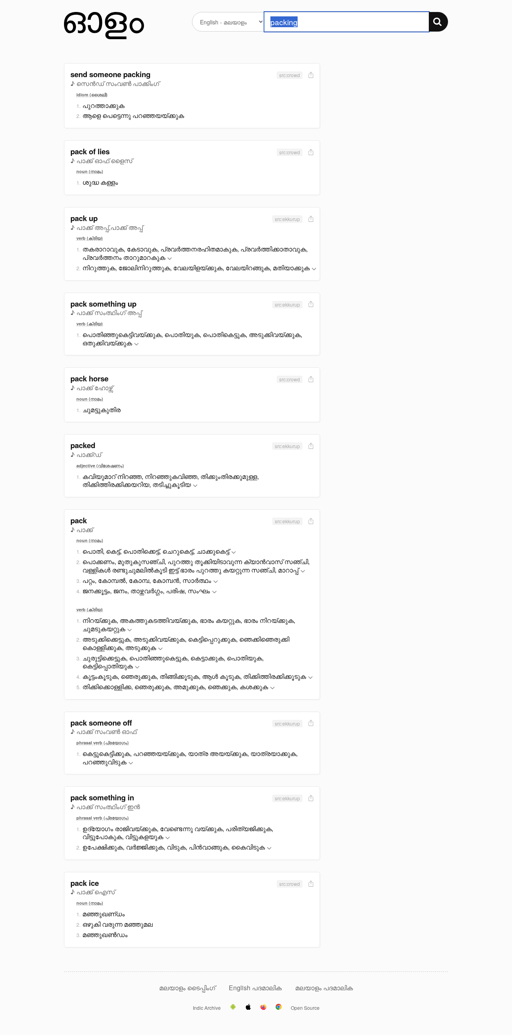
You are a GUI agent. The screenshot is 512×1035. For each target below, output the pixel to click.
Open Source (305, 1008)
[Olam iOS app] (248, 1007)
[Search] (438, 22)
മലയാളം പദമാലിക (324, 987)
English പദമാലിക (256, 987)
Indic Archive (207, 1008)
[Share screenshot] (310, 75)
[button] (169, 259)
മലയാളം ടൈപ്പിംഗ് (187, 987)
